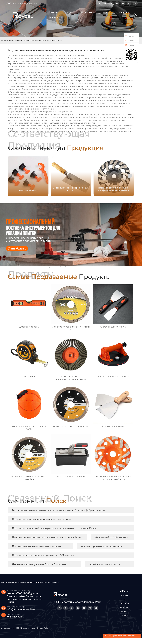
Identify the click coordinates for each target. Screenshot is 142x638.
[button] (130, 176)
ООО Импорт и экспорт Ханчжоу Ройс (24, 3)
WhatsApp (131, 45)
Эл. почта (131, 36)
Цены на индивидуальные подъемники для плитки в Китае (46, 537)
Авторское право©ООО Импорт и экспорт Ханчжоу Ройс (24, 628)
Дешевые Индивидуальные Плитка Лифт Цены (39, 564)
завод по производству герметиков (101, 546)
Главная (4, 40)
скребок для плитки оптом (104, 564)
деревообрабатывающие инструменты (43, 582)
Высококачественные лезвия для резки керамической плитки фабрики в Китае (58, 510)
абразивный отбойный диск (111, 537)
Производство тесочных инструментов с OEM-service (43, 555)
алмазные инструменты (16, 582)
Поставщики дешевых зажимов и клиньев (36, 546)
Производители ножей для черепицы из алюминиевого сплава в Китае (54, 528)
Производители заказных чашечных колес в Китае (41, 519)
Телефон (131, 41)
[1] (25, 15)
